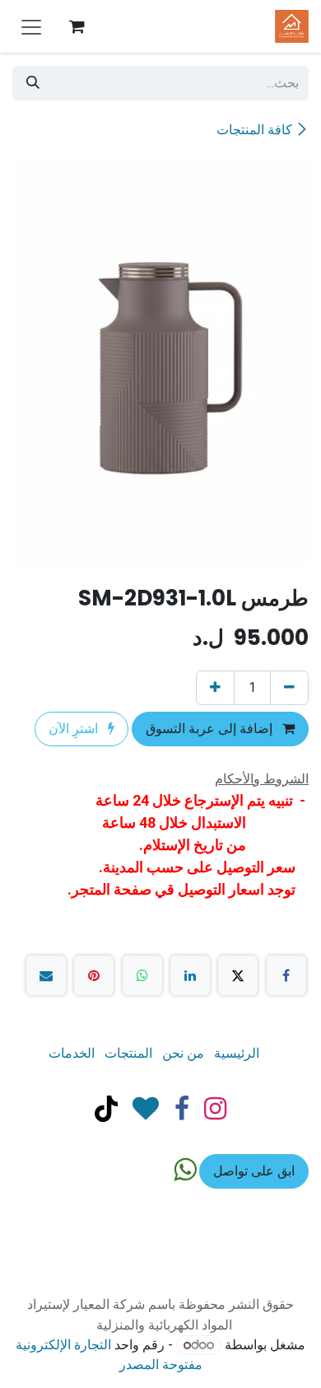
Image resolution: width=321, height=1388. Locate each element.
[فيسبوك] (286, 975)
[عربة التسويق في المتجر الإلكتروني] (76, 26)
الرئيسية (236, 1053)
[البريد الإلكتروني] (46, 975)
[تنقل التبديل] (31, 26)
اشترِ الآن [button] (75, 728)
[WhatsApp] (142, 975)
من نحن (183, 1053)
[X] (238, 975)
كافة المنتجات (254, 130)
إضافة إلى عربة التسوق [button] (211, 728)
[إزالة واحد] (289, 688)
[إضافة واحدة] (215, 688)
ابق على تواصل (254, 1170)
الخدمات (72, 1053)
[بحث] (33, 83)
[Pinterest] (94, 975)
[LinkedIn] (190, 975)
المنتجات (128, 1053)
